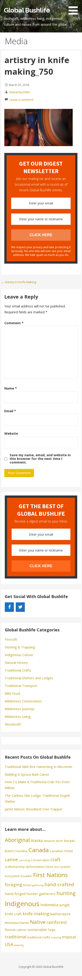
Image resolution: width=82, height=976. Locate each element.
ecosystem (12, 876)
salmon (21, 930)
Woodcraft (13, 724)
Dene (49, 867)
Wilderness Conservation (23, 701)
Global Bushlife (27, 10)
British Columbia (16, 851)
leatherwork (60, 914)
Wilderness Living (18, 716)
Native (38, 921)
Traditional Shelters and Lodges (29, 678)
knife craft (13, 914)
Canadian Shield (61, 851)
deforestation (35, 867)
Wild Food (12, 693)
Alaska (37, 840)
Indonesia (49, 904)
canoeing (24, 860)
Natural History (16, 662)
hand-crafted (59, 884)
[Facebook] (9, 607)
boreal (69, 840)
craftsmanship (15, 867)
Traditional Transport (21, 686)
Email (10, 411)
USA (9, 944)
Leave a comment (21, 100)
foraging (13, 884)
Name (10, 388)
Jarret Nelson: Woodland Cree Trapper (33, 809)
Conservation (40, 860)
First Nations (50, 875)
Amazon (49, 841)
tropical (69, 936)
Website (11, 433)
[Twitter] (20, 607)
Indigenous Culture (19, 655)
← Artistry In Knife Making (18, 282)
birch (59, 841)
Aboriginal (17, 840)
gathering (38, 885)
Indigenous (22, 903)
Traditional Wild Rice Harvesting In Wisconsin (38, 767)
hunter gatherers (41, 893)
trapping (56, 937)
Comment (13, 323)
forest (27, 885)
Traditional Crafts (18, 670)
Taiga (51, 930)
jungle (64, 904)
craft (56, 859)
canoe (11, 859)
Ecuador (26, 876)
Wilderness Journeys (20, 709)
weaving (18, 945)
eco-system (62, 867)
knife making (36, 913)
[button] (74, 8)
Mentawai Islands (17, 923)
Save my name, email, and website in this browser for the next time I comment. (40, 458)
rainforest (56, 922)
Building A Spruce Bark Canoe (27, 774)
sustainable (37, 929)
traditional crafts (38, 937)
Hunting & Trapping (20, 647)
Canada (38, 850)
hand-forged (15, 893)
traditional (15, 936)
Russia (10, 929)
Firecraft (11, 639)
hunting (66, 893)
